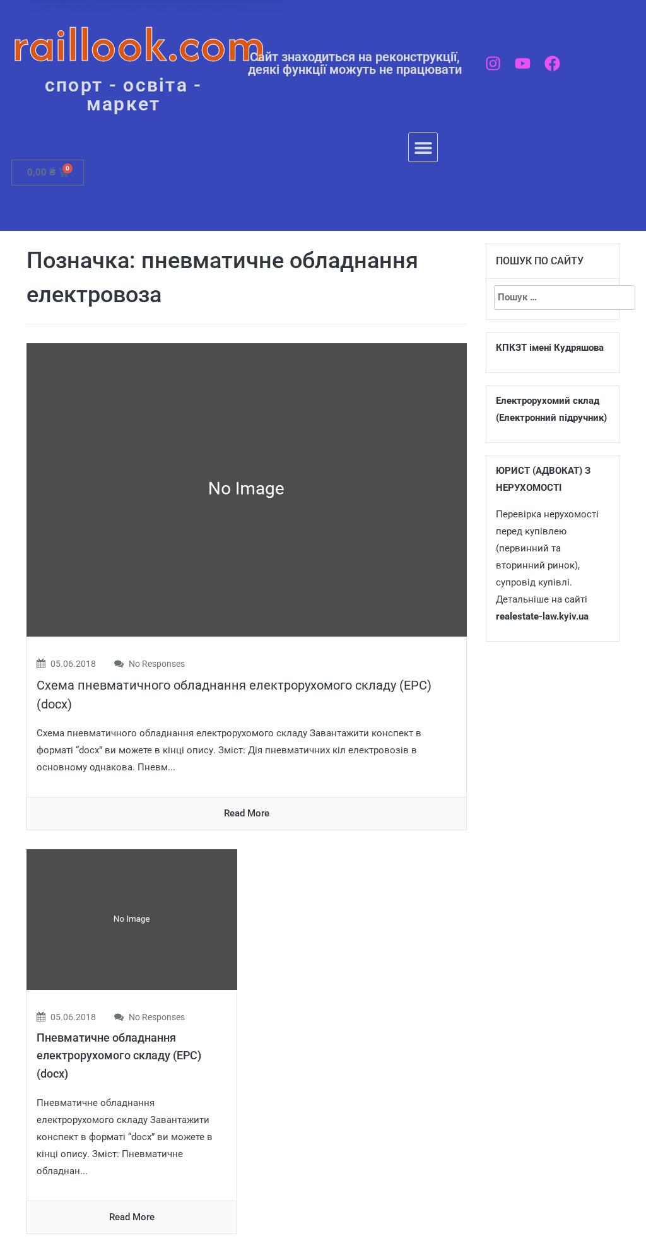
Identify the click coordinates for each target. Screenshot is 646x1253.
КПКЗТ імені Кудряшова (550, 347)
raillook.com (139, 44)
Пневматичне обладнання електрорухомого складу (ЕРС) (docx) (119, 1056)
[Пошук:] (553, 297)
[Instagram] (493, 63)
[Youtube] (522, 63)
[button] (423, 147)
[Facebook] (552, 63)
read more (246, 813)
